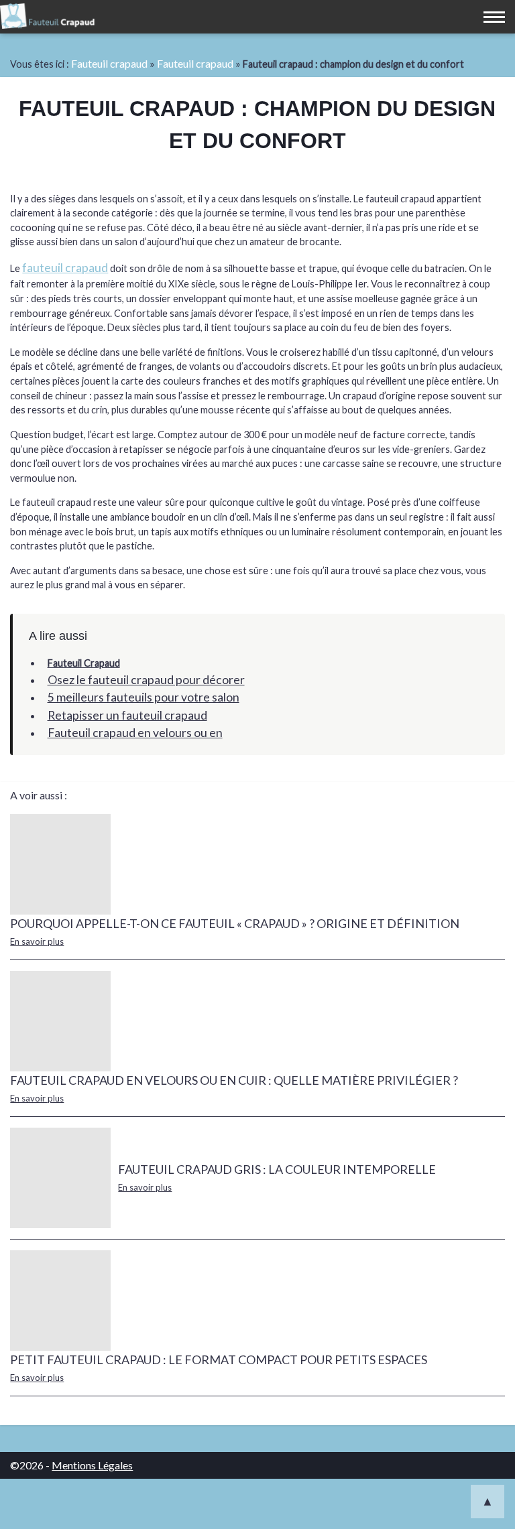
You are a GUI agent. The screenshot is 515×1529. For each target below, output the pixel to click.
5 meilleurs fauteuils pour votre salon (143, 697)
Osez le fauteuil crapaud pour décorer (146, 680)
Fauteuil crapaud (109, 63)
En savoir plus (37, 941)
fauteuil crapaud (65, 268)
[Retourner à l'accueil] (48, 18)
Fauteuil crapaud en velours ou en (135, 733)
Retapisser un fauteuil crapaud (127, 715)
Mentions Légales (92, 1465)
